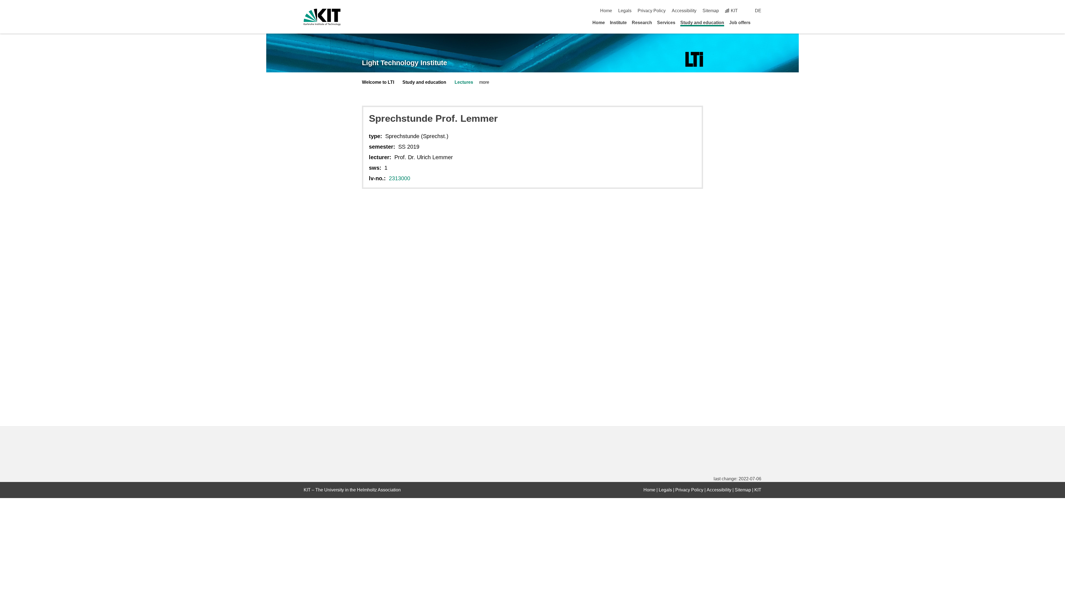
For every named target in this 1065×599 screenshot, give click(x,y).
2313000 (399, 178)
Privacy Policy (652, 10)
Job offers (739, 22)
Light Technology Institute (404, 63)
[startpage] (759, 22)
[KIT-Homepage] (322, 17)
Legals (625, 10)
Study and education (702, 22)
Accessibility (684, 10)
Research (642, 22)
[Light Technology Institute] (694, 59)
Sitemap (711, 10)
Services (666, 22)
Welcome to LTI (378, 82)
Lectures (464, 82)
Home (606, 10)
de (758, 10)
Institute (618, 22)
